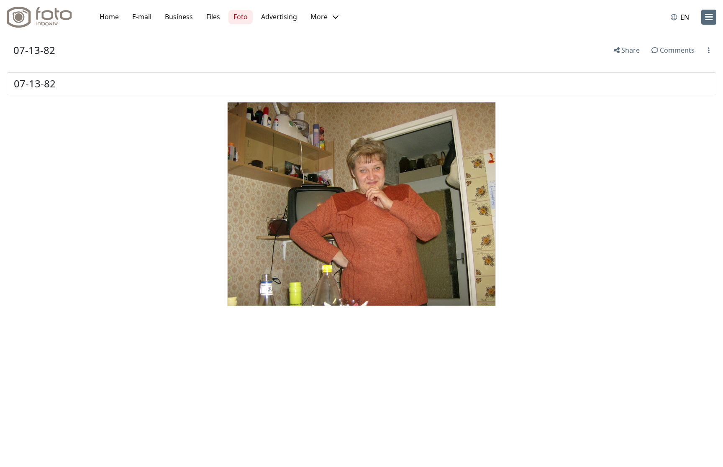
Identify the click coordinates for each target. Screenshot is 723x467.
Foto (240, 16)
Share (630, 50)
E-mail (141, 16)
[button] (324, 17)
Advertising (279, 16)
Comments (676, 50)
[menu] (708, 17)
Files (213, 16)
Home (109, 16)
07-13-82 (34, 50)
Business (179, 16)
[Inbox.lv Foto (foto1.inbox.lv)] (44, 17)
